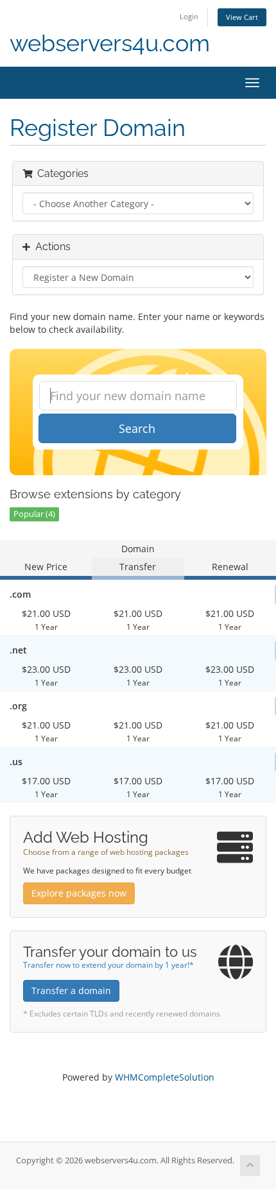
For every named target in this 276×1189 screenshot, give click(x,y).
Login (189, 16)
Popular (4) (34, 514)
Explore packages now (78, 893)
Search (137, 428)
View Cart (242, 17)
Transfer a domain (71, 990)
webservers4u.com (110, 43)
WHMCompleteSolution (164, 1077)
